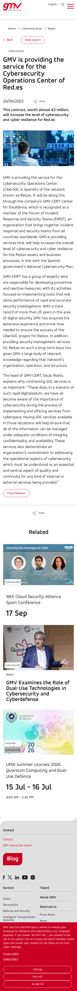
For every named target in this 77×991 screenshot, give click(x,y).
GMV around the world (17, 845)
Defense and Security (16, 911)
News (51, 28)
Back (10, 40)
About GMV (48, 897)
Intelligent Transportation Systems (19, 919)
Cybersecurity (16, 51)
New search (33, 40)
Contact (8, 839)
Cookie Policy (10, 959)
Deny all (37, 976)
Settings (37, 969)
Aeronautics (10, 905)
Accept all (38, 984)
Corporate (10, 743)
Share (42, 101)
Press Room (47, 914)
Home (12, 28)
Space (6, 898)
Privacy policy (11, 954)
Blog (12, 859)
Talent (44, 888)
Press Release (16, 493)
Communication (32, 28)
